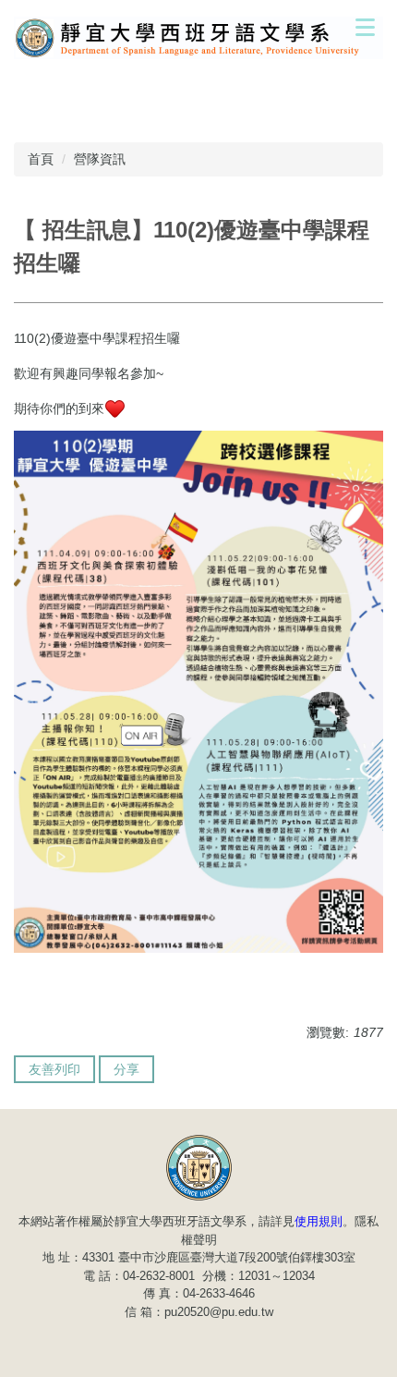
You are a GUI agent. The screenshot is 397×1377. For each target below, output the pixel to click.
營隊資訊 (100, 159)
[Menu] (364, 26)
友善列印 (54, 1069)
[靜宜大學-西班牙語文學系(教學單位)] (199, 1167)
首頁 (41, 159)
